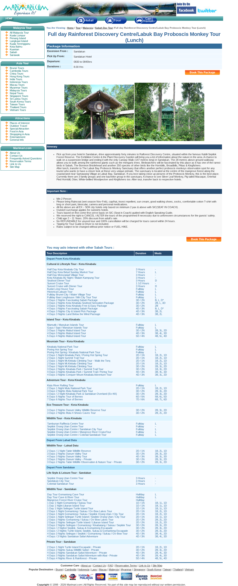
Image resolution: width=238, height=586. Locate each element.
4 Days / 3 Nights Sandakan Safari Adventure (72, 536)
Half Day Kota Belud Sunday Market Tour (70, 272)
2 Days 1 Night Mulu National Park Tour (69, 388)
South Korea (154, 569)
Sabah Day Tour (104, 28)
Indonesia (83, 569)
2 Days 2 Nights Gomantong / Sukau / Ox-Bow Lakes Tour (80, 519)
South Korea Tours (20, 101)
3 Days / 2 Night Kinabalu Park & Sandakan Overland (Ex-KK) (82, 393)
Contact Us (16, 155)
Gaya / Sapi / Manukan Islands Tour (67, 327)
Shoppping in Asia (20, 134)
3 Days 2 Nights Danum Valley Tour (67, 453)
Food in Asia (16, 131)
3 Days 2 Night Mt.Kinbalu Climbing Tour (69, 366)
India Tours (16, 79)
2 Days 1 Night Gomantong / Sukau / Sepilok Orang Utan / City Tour (85, 514)
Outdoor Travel (18, 125)
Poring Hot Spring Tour (60, 349)
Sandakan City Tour (58, 481)
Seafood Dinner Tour (58, 280)
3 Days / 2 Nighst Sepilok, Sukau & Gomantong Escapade (79, 528)
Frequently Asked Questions (26, 158)
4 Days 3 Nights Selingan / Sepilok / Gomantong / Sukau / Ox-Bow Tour (87, 533)
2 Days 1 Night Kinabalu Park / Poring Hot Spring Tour (77, 355)
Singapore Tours (19, 96)
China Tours (16, 73)
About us (86, 565)
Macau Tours (17, 84)
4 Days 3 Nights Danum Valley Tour (67, 456)
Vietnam (189, 569)
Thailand (178, 569)
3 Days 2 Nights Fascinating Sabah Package (72, 300)
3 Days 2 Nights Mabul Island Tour (66, 330)
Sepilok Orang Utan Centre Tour (65, 426)
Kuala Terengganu (20, 43)
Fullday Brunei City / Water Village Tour (69, 294)
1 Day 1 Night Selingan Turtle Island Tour (70, 508)
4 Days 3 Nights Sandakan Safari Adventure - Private (77, 552)
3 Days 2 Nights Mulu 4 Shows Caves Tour (71, 412)
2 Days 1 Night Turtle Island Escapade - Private (74, 547)
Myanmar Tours (19, 87)
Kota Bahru (16, 46)
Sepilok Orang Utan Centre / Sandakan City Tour (74, 429)
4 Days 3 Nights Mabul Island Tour (66, 333)
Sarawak (15, 55)
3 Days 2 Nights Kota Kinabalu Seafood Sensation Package (80, 303)
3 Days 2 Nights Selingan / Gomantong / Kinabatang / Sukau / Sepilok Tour (89, 525)
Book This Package (202, 72)
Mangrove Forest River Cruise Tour (67, 500)
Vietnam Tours (18, 110)
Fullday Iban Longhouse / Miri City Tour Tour (72, 297)
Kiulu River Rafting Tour (60, 385)
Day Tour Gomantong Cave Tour (65, 494)
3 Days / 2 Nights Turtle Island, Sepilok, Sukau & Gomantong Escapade (87, 530)
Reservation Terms (20, 161)
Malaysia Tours (18, 90)
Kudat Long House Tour (60, 289)
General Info (17, 139)
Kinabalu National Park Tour (62, 346)
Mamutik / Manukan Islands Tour (65, 324)
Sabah (13, 52)
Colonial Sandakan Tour (60, 483)
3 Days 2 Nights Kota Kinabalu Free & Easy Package (77, 305)
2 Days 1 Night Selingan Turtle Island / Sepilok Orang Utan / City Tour (86, 516)
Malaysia (88, 28)
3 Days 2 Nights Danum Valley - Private (69, 459)
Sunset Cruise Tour (58, 283)
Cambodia (70, 569)
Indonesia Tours (19, 82)
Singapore (139, 569)
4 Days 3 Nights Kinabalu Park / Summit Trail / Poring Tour (80, 371)
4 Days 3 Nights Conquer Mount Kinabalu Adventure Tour (79, 374)
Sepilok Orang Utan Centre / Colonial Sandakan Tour (76, 434)
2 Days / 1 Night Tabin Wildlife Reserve (69, 450)
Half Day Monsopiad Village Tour (65, 275)
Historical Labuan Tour (60, 291)
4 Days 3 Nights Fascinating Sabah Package (72, 308)
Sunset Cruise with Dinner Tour (64, 286)
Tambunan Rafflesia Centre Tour (65, 423)
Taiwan (167, 569)
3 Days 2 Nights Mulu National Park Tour (70, 391)
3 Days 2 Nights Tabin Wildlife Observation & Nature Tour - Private (84, 462)
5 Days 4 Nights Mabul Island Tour (66, 336)
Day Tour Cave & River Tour (63, 497)
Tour (78, 28)
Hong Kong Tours (20, 76)
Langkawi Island (19, 41)
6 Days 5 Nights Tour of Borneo (65, 396)
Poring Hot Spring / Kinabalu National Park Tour (73, 352)
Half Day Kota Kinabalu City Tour (65, 269)
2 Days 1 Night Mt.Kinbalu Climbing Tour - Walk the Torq (78, 360)
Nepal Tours (16, 93)
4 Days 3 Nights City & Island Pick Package (71, 311)
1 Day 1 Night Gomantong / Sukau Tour (69, 502)
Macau (103, 569)
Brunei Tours (17, 68)
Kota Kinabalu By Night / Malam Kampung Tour (73, 277)
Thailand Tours (18, 107)
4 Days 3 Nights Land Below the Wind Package (73, 314)
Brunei (59, 569)
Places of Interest (20, 123)
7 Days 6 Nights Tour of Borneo (65, 399)
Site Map (15, 166)
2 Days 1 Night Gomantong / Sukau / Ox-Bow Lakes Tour (79, 511)
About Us (15, 152)
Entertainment (17, 137)
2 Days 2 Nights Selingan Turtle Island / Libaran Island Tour (80, 522)
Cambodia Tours (19, 70)
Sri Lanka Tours (19, 98)
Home (70, 28)
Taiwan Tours (17, 104)
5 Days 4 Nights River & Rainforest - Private (72, 558)
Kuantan (14, 49)
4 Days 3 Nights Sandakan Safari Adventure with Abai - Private (82, 555)
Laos (94, 569)
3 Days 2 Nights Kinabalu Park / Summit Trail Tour (75, 369)
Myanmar (126, 569)
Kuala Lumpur (17, 35)
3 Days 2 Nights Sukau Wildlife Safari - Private (73, 549)
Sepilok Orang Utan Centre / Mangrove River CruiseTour (79, 432)
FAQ (110, 565)
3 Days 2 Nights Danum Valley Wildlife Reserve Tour (76, 410)
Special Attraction (19, 128)
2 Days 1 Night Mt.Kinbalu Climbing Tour (69, 363)
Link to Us (15, 164)
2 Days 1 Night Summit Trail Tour (65, 357)
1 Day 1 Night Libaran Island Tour (66, 505)
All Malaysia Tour (19, 32)
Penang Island (18, 38)
